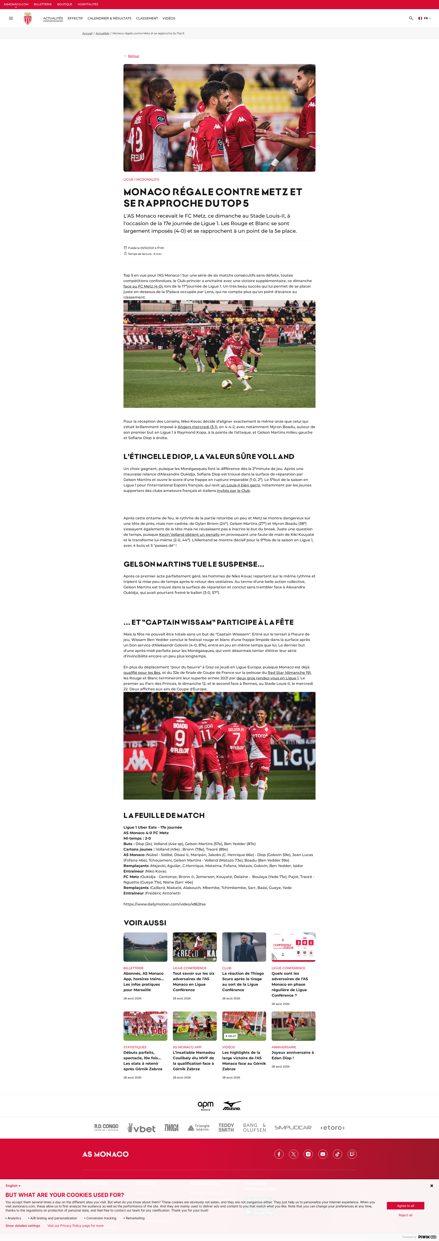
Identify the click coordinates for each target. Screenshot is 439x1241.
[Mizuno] (231, 1105)
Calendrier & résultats (109, 18)
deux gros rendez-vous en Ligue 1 (268, 678)
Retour (133, 56)
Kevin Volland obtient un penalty (189, 534)
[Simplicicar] (293, 1127)
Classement (147, 18)
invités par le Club (233, 490)
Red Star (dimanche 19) (289, 672)
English (12, 1186)
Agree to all (405, 1206)
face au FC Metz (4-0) (143, 286)
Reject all (405, 1215)
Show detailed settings (22, 1226)
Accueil (87, 33)
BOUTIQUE (64, 4)
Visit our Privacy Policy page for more (76, 1226)
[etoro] (333, 1127)
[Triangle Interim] (198, 1127)
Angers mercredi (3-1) (197, 427)
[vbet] (141, 1127)
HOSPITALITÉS (88, 4)
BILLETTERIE (43, 4)
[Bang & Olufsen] (254, 1127)
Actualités (102, 33)
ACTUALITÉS (53, 18)
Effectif (75, 18)
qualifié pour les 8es (141, 672)
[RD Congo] (106, 1127)
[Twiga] (171, 1127)
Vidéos (169, 18)
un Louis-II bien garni (240, 485)
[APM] (206, 1105)
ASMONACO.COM (16, 4)
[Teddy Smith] (226, 1127)
